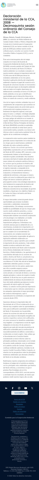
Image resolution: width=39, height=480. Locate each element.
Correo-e (19, 472)
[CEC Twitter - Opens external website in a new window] (32, 388)
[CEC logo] (8, 5)
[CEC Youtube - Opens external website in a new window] (26, 388)
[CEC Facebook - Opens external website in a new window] (13, 388)
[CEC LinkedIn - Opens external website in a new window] (6, 388)
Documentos (20, 414)
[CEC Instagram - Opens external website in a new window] (19, 388)
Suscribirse (19, 393)
